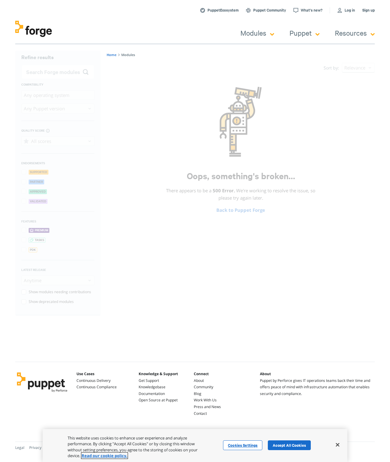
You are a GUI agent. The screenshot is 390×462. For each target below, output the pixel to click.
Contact (200, 413)
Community (203, 386)
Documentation (152, 393)
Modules (253, 32)
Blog (197, 393)
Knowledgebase (152, 386)
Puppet (300, 32)
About (199, 380)
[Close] (337, 444)
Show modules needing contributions (60, 291)
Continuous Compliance (96, 386)
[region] (195, 445)
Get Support (149, 380)
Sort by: (331, 68)
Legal (19, 447)
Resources (351, 32)
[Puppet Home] (42, 392)
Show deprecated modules (51, 301)
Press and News (207, 406)
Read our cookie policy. (104, 455)
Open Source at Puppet (158, 400)
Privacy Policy (40, 447)
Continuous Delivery (93, 380)
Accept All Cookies (289, 445)
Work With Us (205, 400)
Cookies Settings (242, 445)
